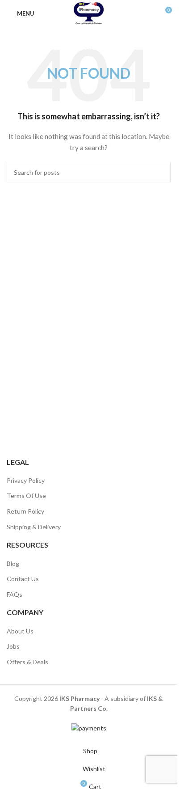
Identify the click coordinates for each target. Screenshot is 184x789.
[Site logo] (89, 13)
